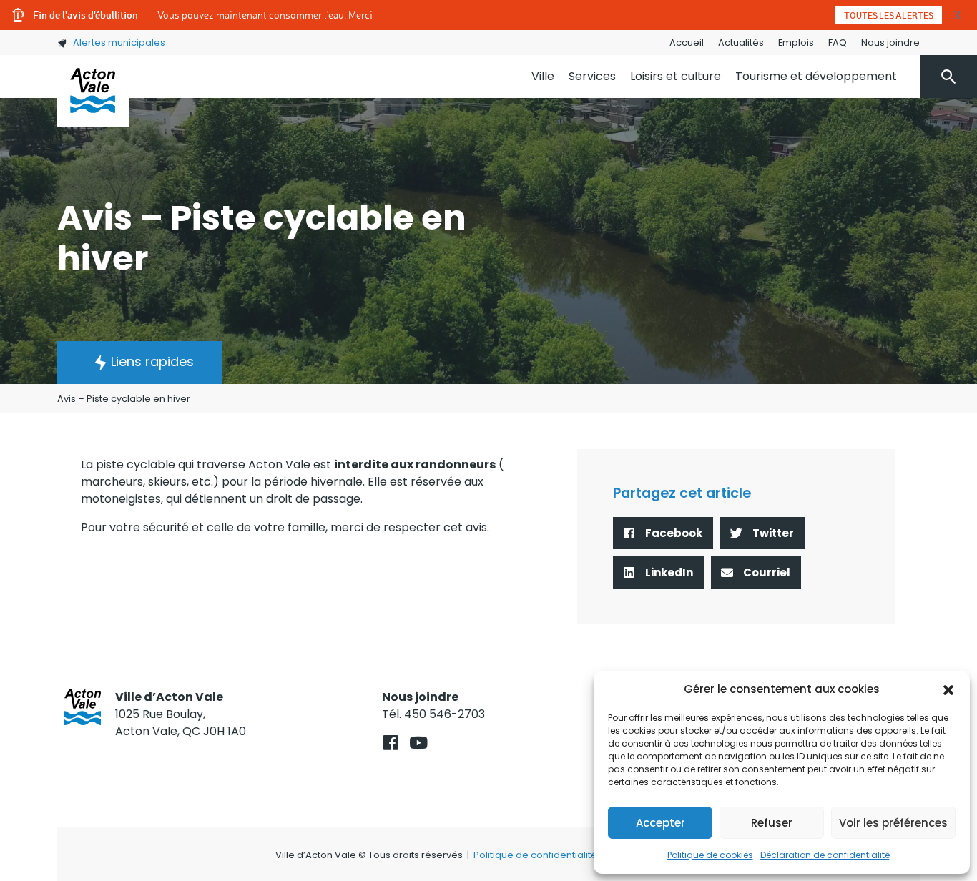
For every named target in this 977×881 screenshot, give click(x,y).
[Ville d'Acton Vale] (93, 91)
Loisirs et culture (675, 76)
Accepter (660, 822)
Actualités (741, 42)
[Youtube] (418, 742)
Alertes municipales (119, 42)
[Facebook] (390, 742)
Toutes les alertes (888, 15)
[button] (948, 689)
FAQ (837, 42)
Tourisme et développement (816, 76)
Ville (542, 76)
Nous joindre (890, 42)
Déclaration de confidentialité (825, 855)
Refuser (771, 822)
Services (592, 76)
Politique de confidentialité (535, 855)
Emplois (796, 42)
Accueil (686, 42)
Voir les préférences (893, 822)
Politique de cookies (710, 855)
